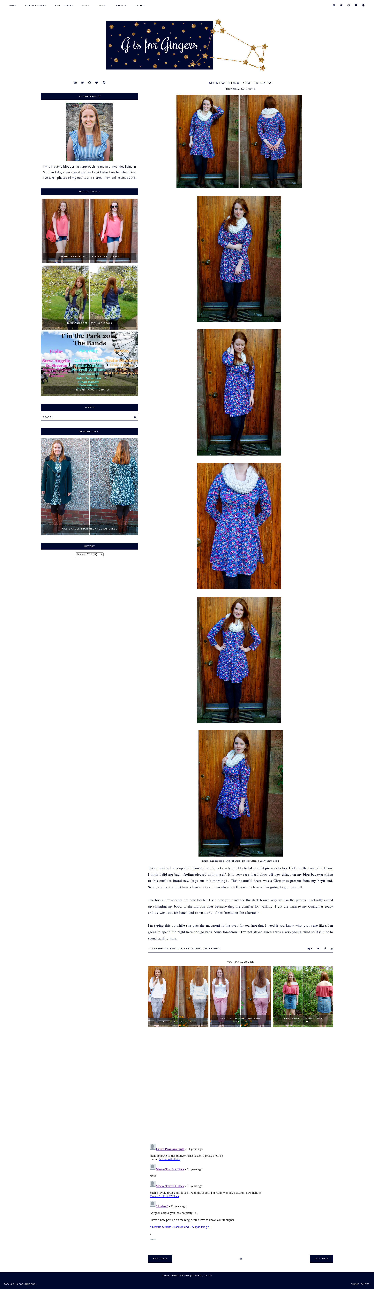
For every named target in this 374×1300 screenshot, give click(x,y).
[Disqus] (240, 1085)
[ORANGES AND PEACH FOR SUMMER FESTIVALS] (89, 262)
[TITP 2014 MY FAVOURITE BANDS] (89, 395)
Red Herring (212, 948)
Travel (119, 5)
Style (85, 5)
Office (254, 860)
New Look (176, 948)
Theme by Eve (360, 1284)
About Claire (64, 5)
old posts (321, 1258)
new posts (160, 1258)
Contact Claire (35, 5)
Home (13, 5)
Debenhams (160, 948)
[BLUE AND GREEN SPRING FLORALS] (89, 328)
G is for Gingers (24, 1284)
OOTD (198, 948)
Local (139, 5)
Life (100, 5)
